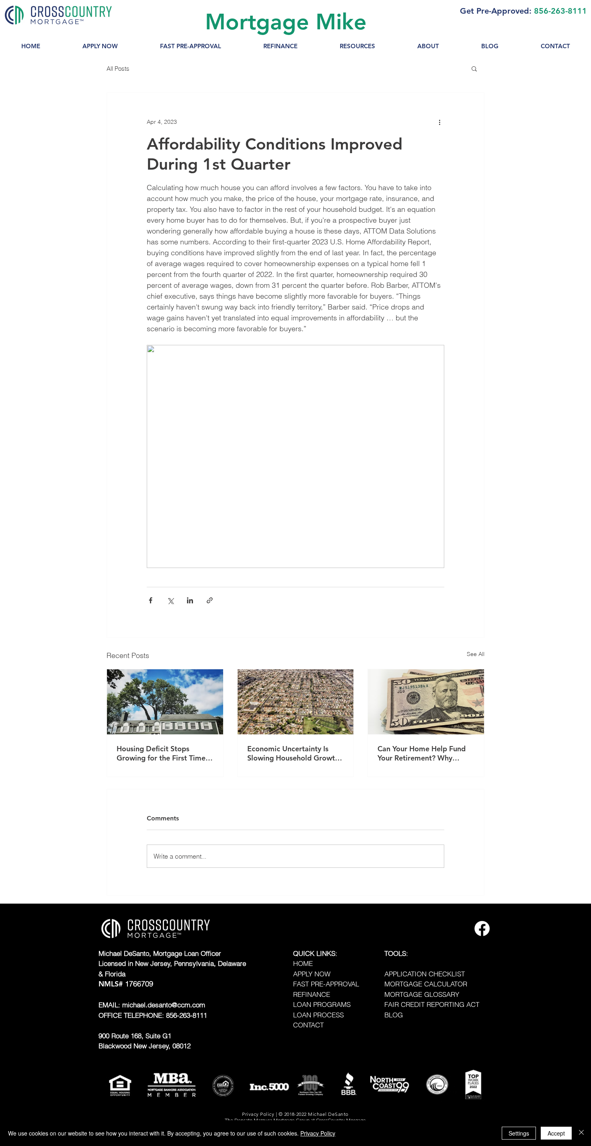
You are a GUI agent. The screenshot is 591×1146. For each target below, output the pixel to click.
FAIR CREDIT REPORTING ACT (431, 1004)
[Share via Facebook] (150, 600)
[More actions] (439, 122)
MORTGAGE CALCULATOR (425, 984)
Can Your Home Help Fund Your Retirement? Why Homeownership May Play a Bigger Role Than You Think (424, 753)
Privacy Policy (317, 1133)
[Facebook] (482, 928)
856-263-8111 (560, 11)
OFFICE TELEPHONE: (132, 1015)
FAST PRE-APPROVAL (326, 984)
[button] (357, 46)
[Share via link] (209, 600)
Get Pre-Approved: (495, 11)
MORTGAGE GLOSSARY (421, 994)
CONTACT (308, 1025)
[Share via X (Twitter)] (170, 600)
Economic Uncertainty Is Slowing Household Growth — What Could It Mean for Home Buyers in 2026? (293, 753)
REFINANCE (311, 994)
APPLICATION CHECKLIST (424, 974)
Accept (556, 1133)
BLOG (393, 1015)
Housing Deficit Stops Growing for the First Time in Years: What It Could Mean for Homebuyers (161, 753)
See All (475, 654)
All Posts (118, 68)
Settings (519, 1133)
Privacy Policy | (260, 1114)
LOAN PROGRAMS (322, 1004)
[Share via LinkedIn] (190, 600)
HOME (303, 963)
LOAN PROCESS (318, 1015)
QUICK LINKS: (315, 953)
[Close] (581, 1133)
